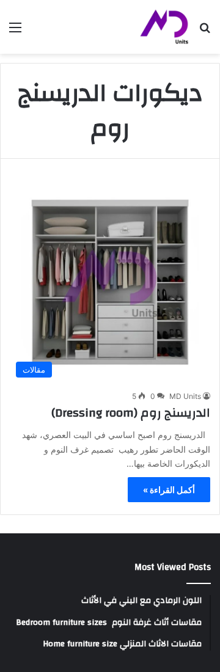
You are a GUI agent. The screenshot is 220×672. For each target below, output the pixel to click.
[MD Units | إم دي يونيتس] (164, 27)
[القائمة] (15, 31)
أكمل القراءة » (169, 489)
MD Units (185, 396)
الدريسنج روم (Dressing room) (130, 412)
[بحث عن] (205, 31)
